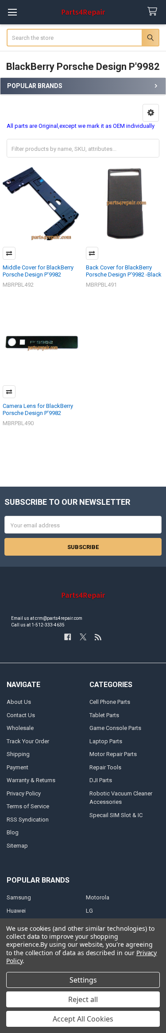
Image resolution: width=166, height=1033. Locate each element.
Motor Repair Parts (113, 754)
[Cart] (154, 12)
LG (89, 910)
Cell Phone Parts (109, 702)
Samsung (19, 897)
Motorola (97, 897)
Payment (17, 767)
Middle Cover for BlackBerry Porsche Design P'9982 (38, 271)
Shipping (18, 754)
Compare (9, 253)
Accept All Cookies (83, 1019)
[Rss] (98, 636)
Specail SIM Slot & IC (116, 815)
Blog (13, 832)
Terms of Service (28, 806)
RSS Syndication (28, 819)
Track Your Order (28, 741)
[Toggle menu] (12, 12)
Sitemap (17, 845)
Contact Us (21, 715)
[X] (83, 636)
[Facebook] (67, 636)
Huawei (16, 910)
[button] (151, 113)
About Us (19, 702)
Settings (83, 980)
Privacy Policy (24, 793)
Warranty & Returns (31, 780)
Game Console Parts (115, 728)
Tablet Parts (104, 715)
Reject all (83, 999)
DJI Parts (100, 780)
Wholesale (20, 728)
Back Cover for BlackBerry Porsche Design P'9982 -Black (124, 271)
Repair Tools (105, 767)
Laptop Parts (105, 741)
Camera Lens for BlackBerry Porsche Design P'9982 (38, 409)
